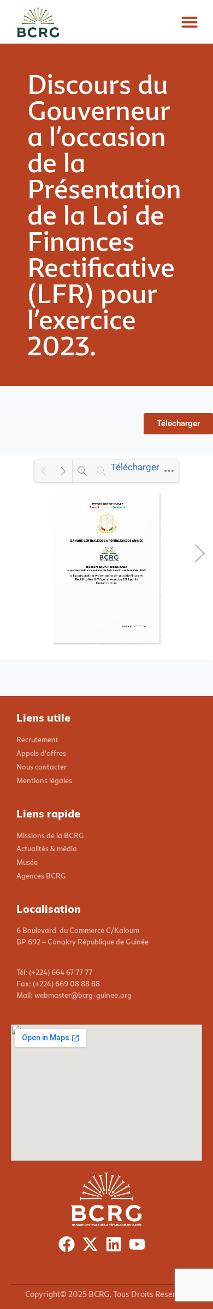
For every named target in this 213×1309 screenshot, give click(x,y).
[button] (189, 22)
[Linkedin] (116, 1246)
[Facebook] (69, 1246)
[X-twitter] (92, 1246)
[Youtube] (139, 1246)
